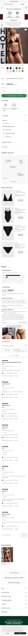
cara (3, 385)
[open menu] (2, 8)
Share (6, 146)
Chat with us (8, 136)
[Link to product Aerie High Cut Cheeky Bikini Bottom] (8, 232)
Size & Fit (4, 120)
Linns (3, 407)
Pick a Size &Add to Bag (20, 200)
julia (3, 448)
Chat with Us (15, 572)
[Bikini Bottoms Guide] (3, 133)
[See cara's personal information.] (5, 385)
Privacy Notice (15, 629)
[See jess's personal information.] (5, 470)
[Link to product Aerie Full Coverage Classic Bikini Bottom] (8, 250)
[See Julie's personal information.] (5, 364)
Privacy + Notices (6, 608)
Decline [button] (7, 633)
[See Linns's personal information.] (5, 407)
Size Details (3, 87)
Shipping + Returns (7, 142)
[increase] (25, 91)
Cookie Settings (10, 630)
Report (16, 375)
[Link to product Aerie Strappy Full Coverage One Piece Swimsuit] (8, 215)
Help (3, 588)
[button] (10, 14)
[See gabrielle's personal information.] (7, 515)
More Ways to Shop (6, 596)
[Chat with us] (3, 136)
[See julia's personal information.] (5, 448)
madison (4, 428)
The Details (5, 115)
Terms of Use (17, 25)
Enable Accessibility (14, 1)
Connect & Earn (5, 592)
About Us (4, 604)
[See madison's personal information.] (7, 428)
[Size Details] (3, 129)
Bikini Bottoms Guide (10, 133)
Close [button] (20, 633)
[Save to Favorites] (25, 29)
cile (3, 493)
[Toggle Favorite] (12, 191)
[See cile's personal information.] (4, 493)
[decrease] (22, 91)
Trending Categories (7, 600)
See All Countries (13, 20)
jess (3, 470)
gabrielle (4, 516)
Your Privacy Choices (19, 630)
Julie (3, 364)
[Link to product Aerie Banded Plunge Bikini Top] (8, 198)
